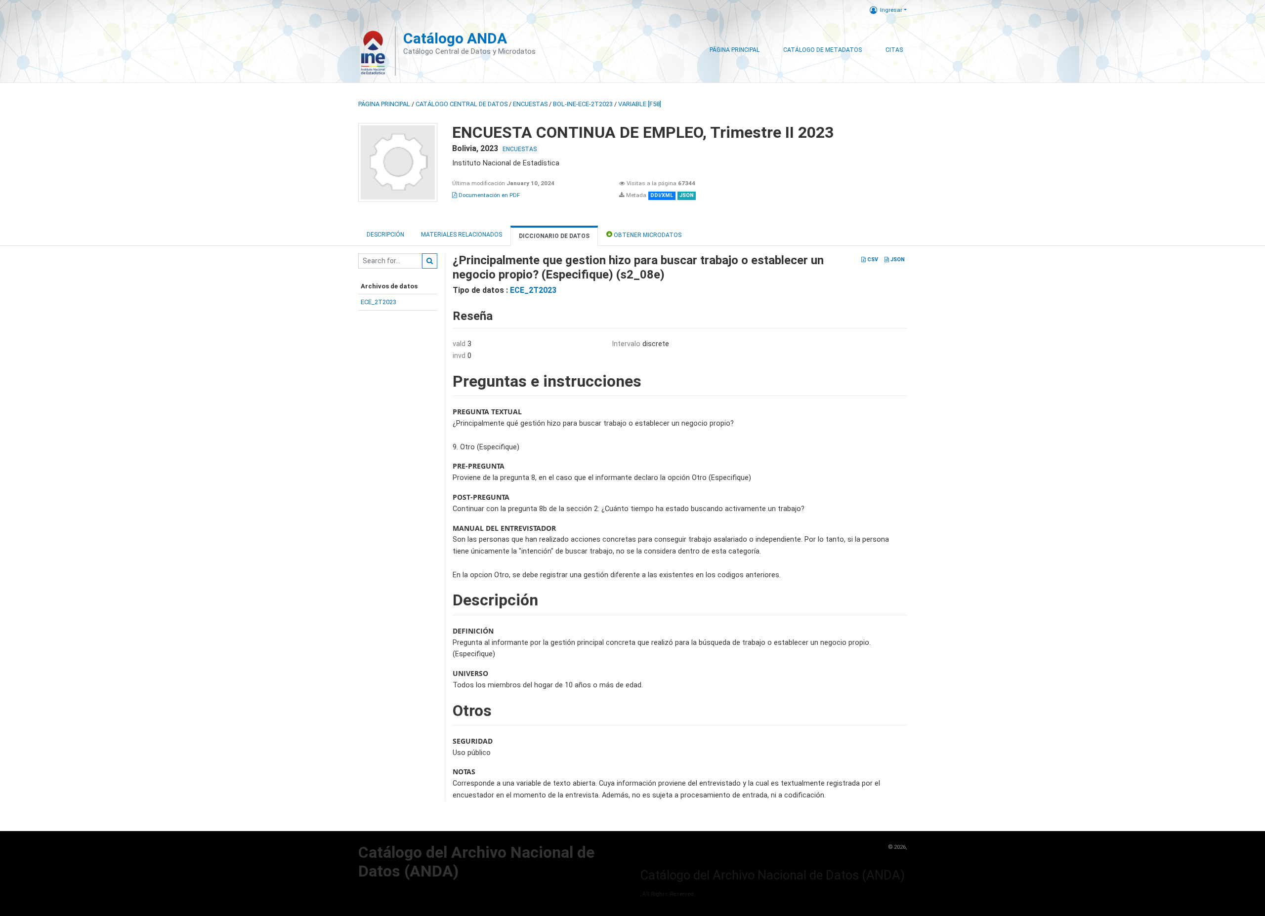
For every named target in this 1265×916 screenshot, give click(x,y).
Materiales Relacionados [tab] (461, 234)
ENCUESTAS (530, 104)
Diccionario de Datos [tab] (554, 236)
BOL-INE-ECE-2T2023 (583, 104)
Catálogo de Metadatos (822, 49)
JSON (897, 259)
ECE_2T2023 (378, 302)
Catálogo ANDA (455, 38)
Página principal (384, 104)
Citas (894, 49)
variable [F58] (639, 104)
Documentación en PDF (488, 195)
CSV (872, 259)
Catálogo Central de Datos (461, 104)
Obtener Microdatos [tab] (646, 235)
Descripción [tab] (385, 234)
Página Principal (734, 49)
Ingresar (891, 9)
